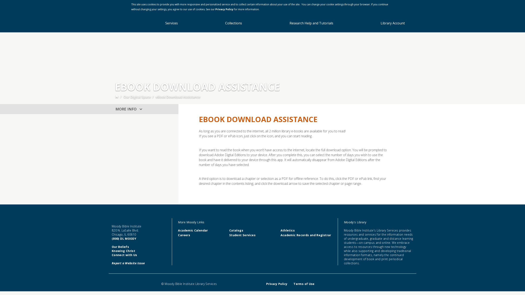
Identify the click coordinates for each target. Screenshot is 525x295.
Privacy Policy (224, 9)
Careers (184, 235)
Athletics (288, 230)
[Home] (117, 97)
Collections (233, 23)
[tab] (144, 109)
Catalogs (236, 230)
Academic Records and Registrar (306, 235)
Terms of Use (303, 284)
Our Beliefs (120, 247)
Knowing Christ (123, 251)
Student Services (242, 235)
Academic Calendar (193, 230)
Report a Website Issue (128, 263)
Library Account (393, 23)
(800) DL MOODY (124, 239)
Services (171, 23)
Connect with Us (124, 255)
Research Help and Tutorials (311, 23)
